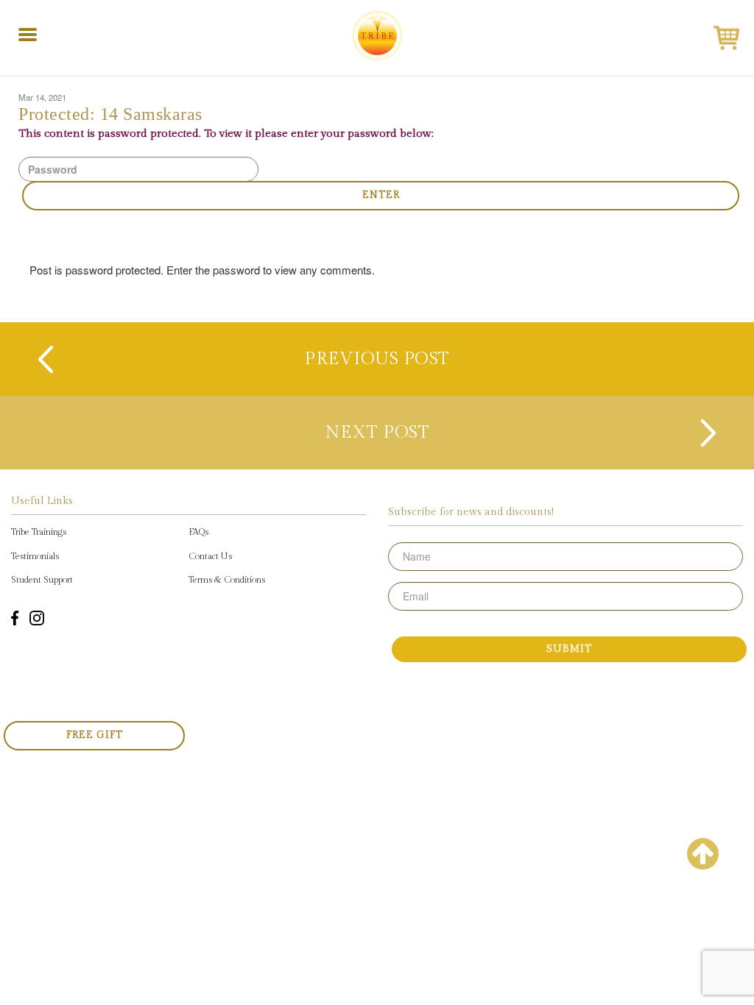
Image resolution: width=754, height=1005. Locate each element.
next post (377, 432)
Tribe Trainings (38, 532)
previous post (377, 359)
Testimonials (35, 556)
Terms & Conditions (226, 580)
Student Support (42, 580)
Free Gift (94, 735)
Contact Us (210, 556)
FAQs (198, 532)
